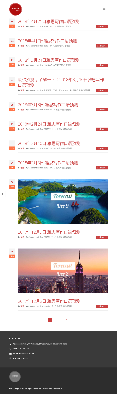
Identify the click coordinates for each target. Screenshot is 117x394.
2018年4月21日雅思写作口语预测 (48, 21)
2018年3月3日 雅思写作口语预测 (48, 104)
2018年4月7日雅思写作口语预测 (47, 41)
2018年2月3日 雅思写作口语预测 (48, 163)
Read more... (102, 26)
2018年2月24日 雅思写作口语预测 (49, 124)
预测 (22, 26)
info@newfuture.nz (27, 353)
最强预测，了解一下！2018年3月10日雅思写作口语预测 (61, 82)
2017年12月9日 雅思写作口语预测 (49, 232)
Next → (67, 320)
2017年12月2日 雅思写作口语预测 (49, 301)
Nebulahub (57, 389)
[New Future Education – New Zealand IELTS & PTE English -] (15, 9)
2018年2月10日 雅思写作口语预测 (49, 143)
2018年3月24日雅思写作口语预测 (48, 60)
